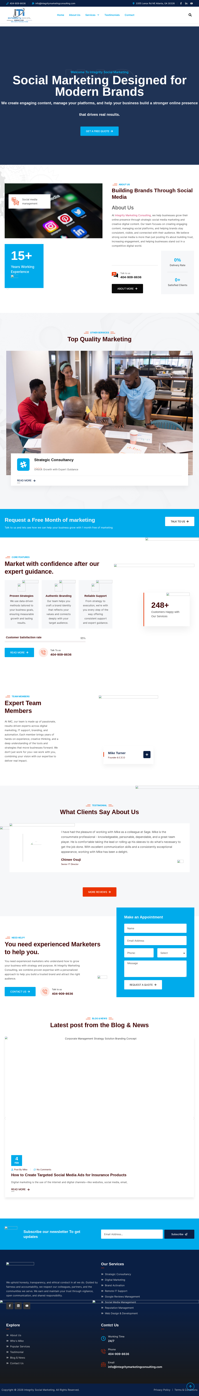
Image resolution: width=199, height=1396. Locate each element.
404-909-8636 (130, 277)
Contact (129, 14)
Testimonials (112, 14)
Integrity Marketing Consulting (133, 215)
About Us (74, 14)
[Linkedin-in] (186, 3)
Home (60, 14)
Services (90, 14)
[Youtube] (191, 3)
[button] (190, 15)
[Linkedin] (18, 1305)
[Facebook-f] (181, 3)
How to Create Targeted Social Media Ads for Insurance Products (68, 1175)
